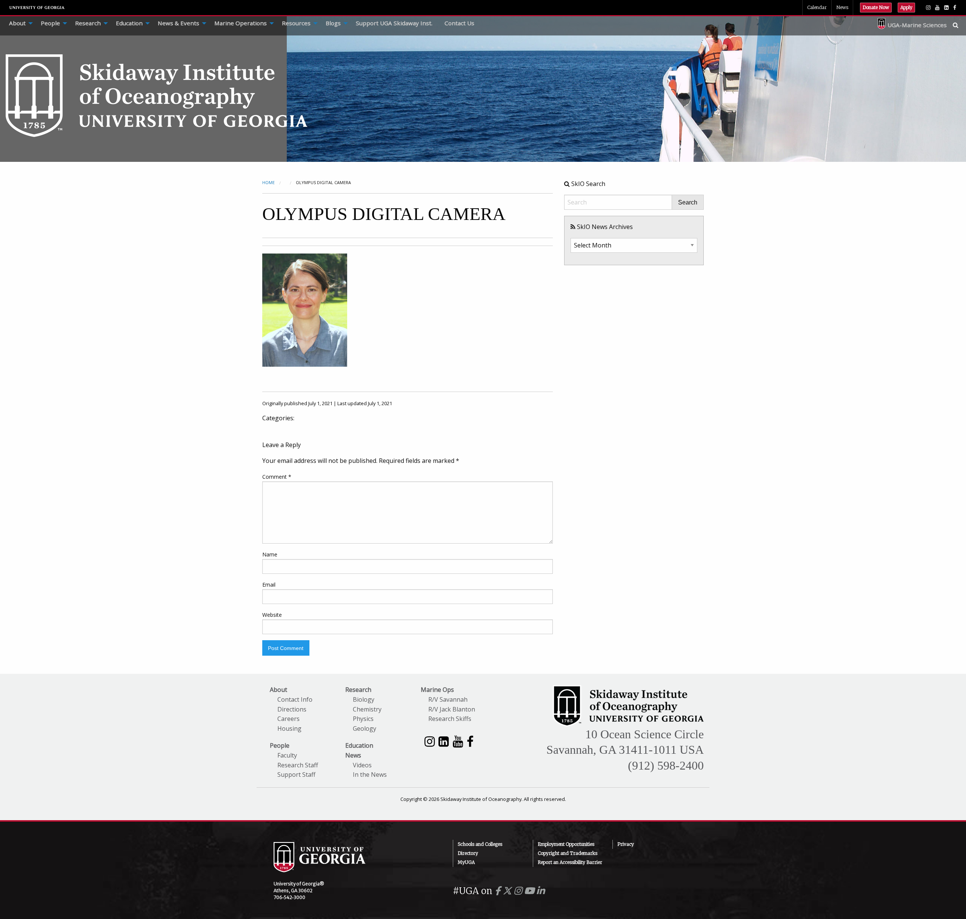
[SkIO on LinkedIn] (946, 7)
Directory (468, 853)
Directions (291, 709)
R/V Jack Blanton (451, 709)
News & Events (178, 23)
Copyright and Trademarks (567, 853)
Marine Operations (240, 23)
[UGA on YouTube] (530, 891)
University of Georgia (37, 7)
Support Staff (296, 774)
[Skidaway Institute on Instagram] (430, 741)
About (17, 23)
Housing (289, 728)
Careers (288, 719)
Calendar (817, 7)
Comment (276, 476)
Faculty (287, 755)
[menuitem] (19, 23)
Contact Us (459, 23)
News (842, 7)
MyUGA (466, 862)
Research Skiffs (449, 719)
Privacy (625, 844)
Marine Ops (437, 689)
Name (269, 554)
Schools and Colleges (480, 844)
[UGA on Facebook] (499, 891)
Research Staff (297, 765)
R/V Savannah (448, 699)
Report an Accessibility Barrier (570, 862)
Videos (362, 765)
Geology (364, 728)
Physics (363, 719)
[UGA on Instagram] (519, 891)
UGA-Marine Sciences (917, 25)
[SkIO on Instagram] (928, 7)
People (50, 23)
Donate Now (876, 7)
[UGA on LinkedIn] (541, 891)
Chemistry (367, 709)
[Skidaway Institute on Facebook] (470, 741)
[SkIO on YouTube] (937, 7)
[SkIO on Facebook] (954, 7)
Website (272, 614)
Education (129, 23)
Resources (296, 23)
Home (268, 182)
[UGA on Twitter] (508, 891)
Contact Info (294, 699)
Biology (363, 699)
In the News (370, 774)
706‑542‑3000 (289, 897)
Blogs (333, 23)
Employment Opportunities (566, 844)
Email (268, 584)
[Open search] (959, 25)
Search (687, 203)
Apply (906, 7)
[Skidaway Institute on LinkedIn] (443, 741)
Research (88, 23)
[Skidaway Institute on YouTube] (458, 741)
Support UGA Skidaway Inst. (394, 23)
